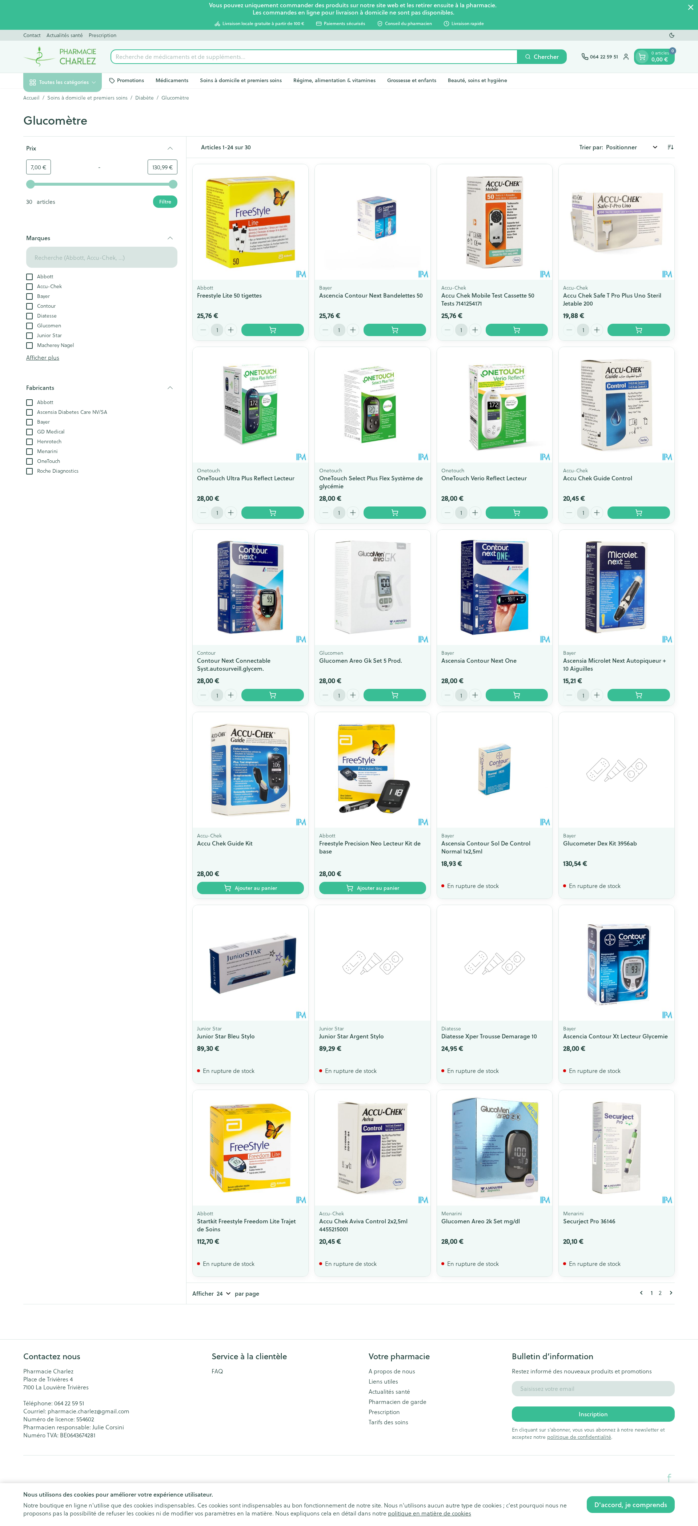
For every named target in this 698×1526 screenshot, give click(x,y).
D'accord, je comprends (630, 1504)
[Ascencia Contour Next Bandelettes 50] (372, 222)
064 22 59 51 (69, 1403)
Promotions (130, 80)
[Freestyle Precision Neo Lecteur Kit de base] (372, 770)
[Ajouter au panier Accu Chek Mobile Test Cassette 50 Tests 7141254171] (517, 330)
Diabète (144, 97)
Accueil (31, 97)
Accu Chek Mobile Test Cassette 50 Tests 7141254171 (487, 299)
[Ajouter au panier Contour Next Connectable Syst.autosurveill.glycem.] (272, 695)
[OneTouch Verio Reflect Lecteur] (495, 405)
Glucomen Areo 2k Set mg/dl (480, 1221)
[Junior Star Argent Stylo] (372, 963)
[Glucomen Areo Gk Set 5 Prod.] (372, 587)
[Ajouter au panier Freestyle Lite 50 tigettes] (272, 330)
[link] (643, 1292)
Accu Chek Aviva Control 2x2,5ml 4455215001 (363, 1225)
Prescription (102, 35)
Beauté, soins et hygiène (477, 80)
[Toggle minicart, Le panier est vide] (642, 56)
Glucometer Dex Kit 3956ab (600, 843)
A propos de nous (392, 1371)
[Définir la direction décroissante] (670, 147)
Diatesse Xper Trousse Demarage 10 (489, 1036)
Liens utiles (383, 1381)
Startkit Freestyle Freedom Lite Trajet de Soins (246, 1225)
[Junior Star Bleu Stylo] (250, 963)
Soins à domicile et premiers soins (241, 80)
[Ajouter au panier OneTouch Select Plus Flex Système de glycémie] (395, 512)
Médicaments (172, 80)
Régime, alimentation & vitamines (334, 80)
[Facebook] (669, 1478)
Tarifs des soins (388, 1422)
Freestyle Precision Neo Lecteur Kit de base (370, 847)
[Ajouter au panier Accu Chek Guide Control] (638, 512)
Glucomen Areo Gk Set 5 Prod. (360, 660)
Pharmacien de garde (397, 1402)
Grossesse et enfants (411, 80)
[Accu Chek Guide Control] (616, 405)
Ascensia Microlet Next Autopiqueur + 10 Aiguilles (614, 664)
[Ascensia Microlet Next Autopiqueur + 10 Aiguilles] (616, 587)
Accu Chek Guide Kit (225, 843)
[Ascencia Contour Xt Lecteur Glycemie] (616, 963)
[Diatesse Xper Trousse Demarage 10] (495, 963)
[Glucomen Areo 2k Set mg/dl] (495, 1148)
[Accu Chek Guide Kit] (250, 770)
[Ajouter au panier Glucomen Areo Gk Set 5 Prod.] (395, 695)
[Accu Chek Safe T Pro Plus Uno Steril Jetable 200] (616, 222)
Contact (32, 35)
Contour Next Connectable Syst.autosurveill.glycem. (233, 664)
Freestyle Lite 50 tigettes (229, 295)
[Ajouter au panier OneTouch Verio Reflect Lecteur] (517, 512)
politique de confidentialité (579, 1437)
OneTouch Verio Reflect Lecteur (484, 478)
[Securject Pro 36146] (616, 1148)
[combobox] (314, 56)
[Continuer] (670, 1292)
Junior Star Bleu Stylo (226, 1036)
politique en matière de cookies (429, 1513)
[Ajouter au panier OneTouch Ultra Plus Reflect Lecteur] (272, 512)
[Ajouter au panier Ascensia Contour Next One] (517, 695)
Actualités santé (65, 35)
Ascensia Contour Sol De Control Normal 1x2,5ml (485, 847)
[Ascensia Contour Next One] (495, 587)
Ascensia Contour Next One (479, 660)
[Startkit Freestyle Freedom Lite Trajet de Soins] (250, 1148)
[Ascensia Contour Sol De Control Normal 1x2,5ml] (495, 770)
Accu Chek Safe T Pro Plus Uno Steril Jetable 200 (612, 299)
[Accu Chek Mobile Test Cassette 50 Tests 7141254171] (495, 222)
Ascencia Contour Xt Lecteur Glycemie (615, 1036)
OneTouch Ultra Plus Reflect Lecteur (245, 478)
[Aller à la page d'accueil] (59, 57)
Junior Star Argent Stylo (351, 1036)
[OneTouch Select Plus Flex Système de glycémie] (372, 405)
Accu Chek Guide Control (597, 478)
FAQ (217, 1371)
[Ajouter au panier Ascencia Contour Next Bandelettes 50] (395, 330)
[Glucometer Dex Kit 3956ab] (616, 770)
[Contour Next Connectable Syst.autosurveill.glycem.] (250, 587)
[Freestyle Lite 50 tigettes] (250, 222)
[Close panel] (690, 7)
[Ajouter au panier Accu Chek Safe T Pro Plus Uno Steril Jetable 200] (638, 330)
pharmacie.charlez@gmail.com (88, 1411)
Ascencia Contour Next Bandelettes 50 (371, 295)
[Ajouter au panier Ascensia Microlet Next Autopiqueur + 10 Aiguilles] (638, 695)
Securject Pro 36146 (589, 1221)
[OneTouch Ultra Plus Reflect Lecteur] (250, 405)
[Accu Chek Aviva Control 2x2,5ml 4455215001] (372, 1148)
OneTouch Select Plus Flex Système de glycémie (371, 482)
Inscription (593, 1414)
